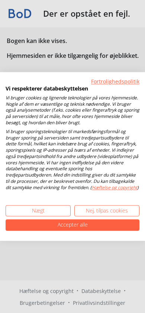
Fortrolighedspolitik (115, 81)
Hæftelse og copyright (114, 187)
